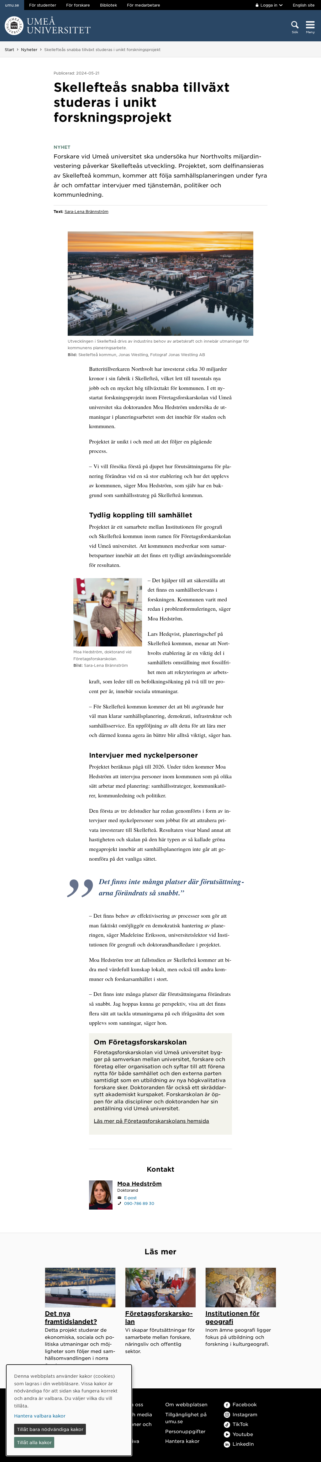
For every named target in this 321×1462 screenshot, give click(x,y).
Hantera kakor (182, 1441)
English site (304, 5)
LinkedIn (243, 1444)
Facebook (245, 1404)
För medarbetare (143, 5)
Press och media (132, 1414)
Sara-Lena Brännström (86, 211)
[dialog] (69, 1410)
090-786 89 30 (139, 1203)
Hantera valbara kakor (40, 1415)
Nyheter (29, 49)
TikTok (240, 1424)
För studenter (42, 5)
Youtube (243, 1434)
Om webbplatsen (186, 1404)
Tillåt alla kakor (34, 1442)
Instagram (245, 1414)
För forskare (78, 5)
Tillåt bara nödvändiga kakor (50, 1429)
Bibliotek (108, 5)
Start (9, 49)
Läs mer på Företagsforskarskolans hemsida (151, 1120)
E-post (130, 1197)
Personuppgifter (185, 1431)
